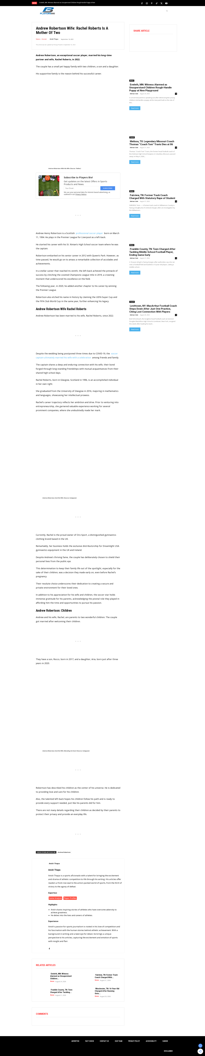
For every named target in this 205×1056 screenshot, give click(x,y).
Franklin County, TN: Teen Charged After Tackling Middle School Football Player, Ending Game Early (152, 252)
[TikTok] (156, 3)
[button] (167, 11)
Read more (135, 108)
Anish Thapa (54, 39)
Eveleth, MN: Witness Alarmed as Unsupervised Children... (61, 976)
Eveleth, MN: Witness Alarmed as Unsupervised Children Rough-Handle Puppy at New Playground (150, 87)
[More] (170, 40)
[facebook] (49, 947)
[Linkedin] (163, 40)
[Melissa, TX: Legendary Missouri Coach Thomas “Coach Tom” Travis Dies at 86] (153, 126)
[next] (110, 3)
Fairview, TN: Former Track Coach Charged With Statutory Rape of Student (152, 197)
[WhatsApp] (156, 40)
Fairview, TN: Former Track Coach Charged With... (106, 976)
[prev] (106, 3)
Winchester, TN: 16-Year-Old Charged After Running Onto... (107, 991)
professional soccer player (89, 233)
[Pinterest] (152, 3)
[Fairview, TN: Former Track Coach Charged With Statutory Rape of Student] (86, 977)
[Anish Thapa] (40, 905)
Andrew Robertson (64, 852)
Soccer (44, 39)
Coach (132, 137)
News (38, 39)
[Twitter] (161, 3)
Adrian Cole (134, 94)
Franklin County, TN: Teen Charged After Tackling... (61, 991)
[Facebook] (142, 3)
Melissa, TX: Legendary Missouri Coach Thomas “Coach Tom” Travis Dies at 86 (151, 143)
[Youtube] (166, 3)
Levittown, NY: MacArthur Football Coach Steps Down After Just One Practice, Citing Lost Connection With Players (153, 308)
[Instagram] (147, 3)
